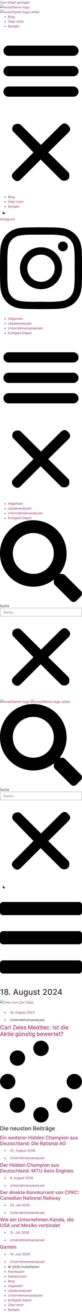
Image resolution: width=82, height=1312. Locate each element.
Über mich (15, 21)
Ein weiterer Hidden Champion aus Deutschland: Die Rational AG (39, 1140)
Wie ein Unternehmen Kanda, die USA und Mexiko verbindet (37, 1222)
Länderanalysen (19, 323)
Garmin (8, 1247)
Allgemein (15, 319)
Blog (11, 17)
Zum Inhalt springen (15, 2)
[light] (4, 213)
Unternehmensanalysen (25, 328)
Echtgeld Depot (20, 333)
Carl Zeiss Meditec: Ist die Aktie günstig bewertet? (34, 1030)
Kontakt (14, 26)
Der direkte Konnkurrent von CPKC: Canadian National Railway (39, 1195)
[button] (41, 112)
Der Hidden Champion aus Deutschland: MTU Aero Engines (36, 1168)
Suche (4, 605)
